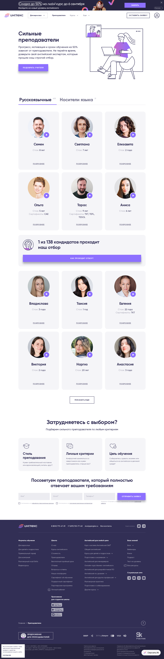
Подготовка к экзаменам (95, 557)
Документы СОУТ (122, 649)
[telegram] (129, 578)
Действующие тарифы (91, 655)
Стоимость (55, 553)
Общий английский (93, 549)
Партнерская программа (61, 586)
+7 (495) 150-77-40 (75, 526)
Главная (21, 623)
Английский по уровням (94, 573)
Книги (129, 553)
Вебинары (131, 549)
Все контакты (106, 526)
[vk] (139, 578)
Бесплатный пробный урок (62, 561)
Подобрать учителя (33, 68)
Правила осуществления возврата (128, 655)
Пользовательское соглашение (94, 648)
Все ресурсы (132, 565)
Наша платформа (58, 573)
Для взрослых (24, 545)
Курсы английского (59, 549)
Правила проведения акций (126, 653)
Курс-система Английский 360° (98, 545)
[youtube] (134, 578)
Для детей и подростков (28, 549)
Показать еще (82, 400)
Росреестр (87, 651)
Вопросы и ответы (59, 569)
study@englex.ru (91, 526)
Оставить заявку (138, 15)
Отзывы (54, 565)
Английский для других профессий (99, 577)
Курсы (72, 15)
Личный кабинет (58, 590)
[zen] (144, 578)
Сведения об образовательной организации (131, 646)
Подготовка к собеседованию (97, 586)
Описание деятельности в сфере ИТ (128, 648)
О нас (53, 545)
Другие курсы (90, 590)
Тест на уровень (134, 561)
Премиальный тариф (27, 553)
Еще (85, 15)
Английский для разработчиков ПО (99, 569)
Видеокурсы (23, 565)
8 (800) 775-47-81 (58, 526)
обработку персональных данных (43, 503)
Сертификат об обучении (62, 577)
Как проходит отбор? (82, 258)
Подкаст (130, 557)
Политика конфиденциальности (94, 649)
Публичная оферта (90, 646)
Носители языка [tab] (78, 100)
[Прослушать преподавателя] (46, 134)
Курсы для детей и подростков (97, 553)
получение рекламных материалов (81, 503)
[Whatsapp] (139, 526)
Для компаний (24, 557)
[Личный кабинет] (157, 15)
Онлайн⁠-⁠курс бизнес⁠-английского (99, 565)
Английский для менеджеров (96, 561)
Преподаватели (58, 15)
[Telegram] (144, 526)
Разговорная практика (94, 581)
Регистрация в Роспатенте (125, 651)
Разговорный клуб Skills (28, 561)
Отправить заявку (131, 496)
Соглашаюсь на (37, 503)
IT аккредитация (89, 653)
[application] (46, 134)
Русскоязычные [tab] (37, 100)
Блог (129, 545)
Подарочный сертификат (62, 581)
